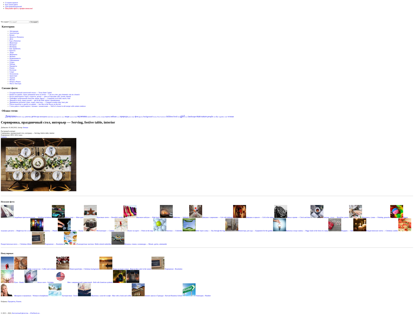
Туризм (12, 78)
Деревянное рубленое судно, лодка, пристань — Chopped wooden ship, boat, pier (38, 102)
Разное (11, 68)
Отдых (11, 62)
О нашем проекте (11, 3)
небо (94, 117)
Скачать (4, 137)
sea (214, 117)
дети (33, 116)
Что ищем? (5, 22)
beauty (155, 117)
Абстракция (13, 31)
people (210, 116)
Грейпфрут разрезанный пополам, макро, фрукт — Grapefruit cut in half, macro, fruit (39, 98)
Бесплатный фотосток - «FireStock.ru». (26, 313)
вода (23, 117)
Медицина (13, 54)
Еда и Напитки (15, 41)
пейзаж (114, 116)
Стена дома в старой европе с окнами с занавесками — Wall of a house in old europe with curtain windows (47, 106)
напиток (89, 117)
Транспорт (13, 76)
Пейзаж (12, 64)
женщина (43, 116)
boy (158, 117)
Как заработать (14, 49)
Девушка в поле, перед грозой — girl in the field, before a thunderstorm (34, 100)
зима (55, 116)
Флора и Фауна (15, 82)
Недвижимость (15, 58)
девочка (28, 117)
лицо (63, 116)
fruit (179, 117)
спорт (132, 117)
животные (50, 117)
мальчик (72, 116)
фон (136, 116)
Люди (11, 52)
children (169, 116)
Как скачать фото (11, 4)
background (147, 116)
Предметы (13, 66)
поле (118, 116)
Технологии (13, 74)
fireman (25, 127)
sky (217, 117)
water (225, 117)
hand (186, 116)
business (162, 117)
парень (107, 117)
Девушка (10, 116)
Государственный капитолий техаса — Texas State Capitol (30, 93)
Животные (13, 43)
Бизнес (12, 35)
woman (231, 116)
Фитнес (12, 80)
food (175, 116)
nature (204, 116)
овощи (103, 117)
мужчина (82, 116)
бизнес (19, 117)
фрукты (141, 117)
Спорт (11, 72)
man (198, 116)
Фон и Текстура (15, 83)
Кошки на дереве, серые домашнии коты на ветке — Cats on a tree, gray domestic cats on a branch (44, 94)
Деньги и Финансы (16, 37)
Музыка (12, 56)
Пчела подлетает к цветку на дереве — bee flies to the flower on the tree (35, 104)
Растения (12, 70)
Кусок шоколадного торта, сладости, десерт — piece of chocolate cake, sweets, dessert (40, 96)
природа (124, 116)
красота (58, 117)
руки (129, 117)
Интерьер (12, 47)
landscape (192, 116)
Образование (14, 60)
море (75, 117)
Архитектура (14, 33)
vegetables (221, 117)
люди (66, 116)
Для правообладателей (13, 6)
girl (182, 116)
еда (37, 116)
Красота (12, 50)
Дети (11, 39)
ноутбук (98, 116)
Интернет (13, 45)
